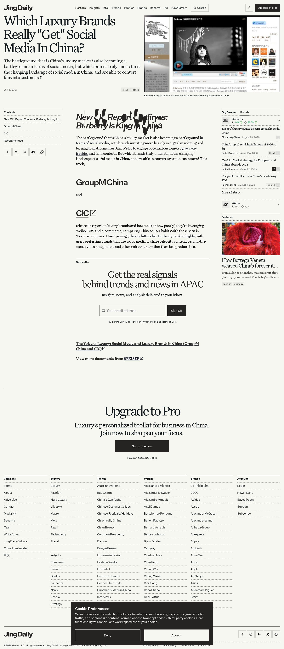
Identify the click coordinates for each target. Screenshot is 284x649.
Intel (106, 8)
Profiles (129, 8)
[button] (249, 8)
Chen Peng (151, 562)
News (54, 590)
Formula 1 (103, 569)
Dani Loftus (151, 597)
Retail (125, 89)
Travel (55, 541)
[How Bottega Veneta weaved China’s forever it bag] (251, 238)
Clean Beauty (105, 527)
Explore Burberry (231, 192)
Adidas (195, 499)
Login (153, 457)
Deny (107, 635)
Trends (116, 8)
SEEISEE (131, 358)
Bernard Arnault (154, 527)
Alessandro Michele (157, 486)
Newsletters (179, 8)
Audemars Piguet (202, 590)
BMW (194, 597)
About (8, 492)
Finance (135, 89)
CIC (82, 213)
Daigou (102, 541)
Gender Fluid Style (109, 583)
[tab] (244, 112)
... (278, 137)
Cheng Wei (151, 569)
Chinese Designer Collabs (114, 506)
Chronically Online (109, 520)
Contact (9, 506)
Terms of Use (169, 321)
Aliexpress (198, 534)
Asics (194, 583)
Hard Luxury (59, 499)
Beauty (55, 486)
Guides (55, 576)
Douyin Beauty (106, 548)
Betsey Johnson (154, 534)
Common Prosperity (110, 534)
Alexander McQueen (157, 492)
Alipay (195, 541)
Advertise (10, 499)
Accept (176, 635)
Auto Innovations (108, 486)
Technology (58, 534)
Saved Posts (245, 499)
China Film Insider (15, 548)
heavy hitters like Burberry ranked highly (163, 236)
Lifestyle (56, 506)
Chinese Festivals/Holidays (115, 513)
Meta (54, 520)
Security (9, 520)
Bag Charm (104, 492)
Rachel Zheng (229, 184)
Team (7, 527)
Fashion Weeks (107, 562)
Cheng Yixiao (152, 576)
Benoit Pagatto (154, 520)
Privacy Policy (148, 321)
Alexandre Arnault (156, 499)
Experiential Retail (109, 555)
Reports (155, 8)
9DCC (194, 492)
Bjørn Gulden (152, 541)
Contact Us (204, 645)
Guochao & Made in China (114, 590)
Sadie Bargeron (230, 153)
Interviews (104, 597)
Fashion (271, 184)
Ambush (196, 548)
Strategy (238, 283)
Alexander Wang (202, 520)
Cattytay (149, 548)
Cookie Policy (169, 645)
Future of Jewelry (108, 576)
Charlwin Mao (153, 555)
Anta (194, 562)
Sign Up (176, 311)
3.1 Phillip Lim (200, 486)
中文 (7, 555)
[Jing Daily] (18, 8)
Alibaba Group (200, 527)
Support (242, 506)
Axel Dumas (152, 506)
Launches (57, 583)
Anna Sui (197, 555)
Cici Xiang (150, 583)
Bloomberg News (231, 137)
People (55, 597)
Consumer (58, 562)
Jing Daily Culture (15, 541)
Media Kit (10, 513)
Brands (142, 8)
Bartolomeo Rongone (158, 513)
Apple (194, 569)
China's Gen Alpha (109, 499)
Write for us (11, 534)
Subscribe (244, 513)
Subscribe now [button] (142, 446)
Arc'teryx (197, 576)
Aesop (195, 506)
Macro (55, 513)
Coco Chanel (152, 590)
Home (8, 486)
